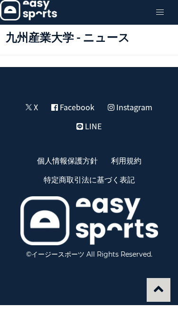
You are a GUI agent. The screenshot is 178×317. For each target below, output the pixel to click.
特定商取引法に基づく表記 (89, 179)
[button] (160, 12)
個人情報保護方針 (67, 160)
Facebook (76, 107)
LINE (92, 126)
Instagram (133, 107)
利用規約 (126, 160)
